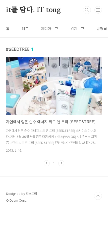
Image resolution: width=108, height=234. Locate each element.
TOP (98, 196)
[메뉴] (98, 10)
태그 (25, 28)
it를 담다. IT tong (33, 10)
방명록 (101, 28)
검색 (87, 10)
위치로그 (77, 28)
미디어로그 (49, 28)
